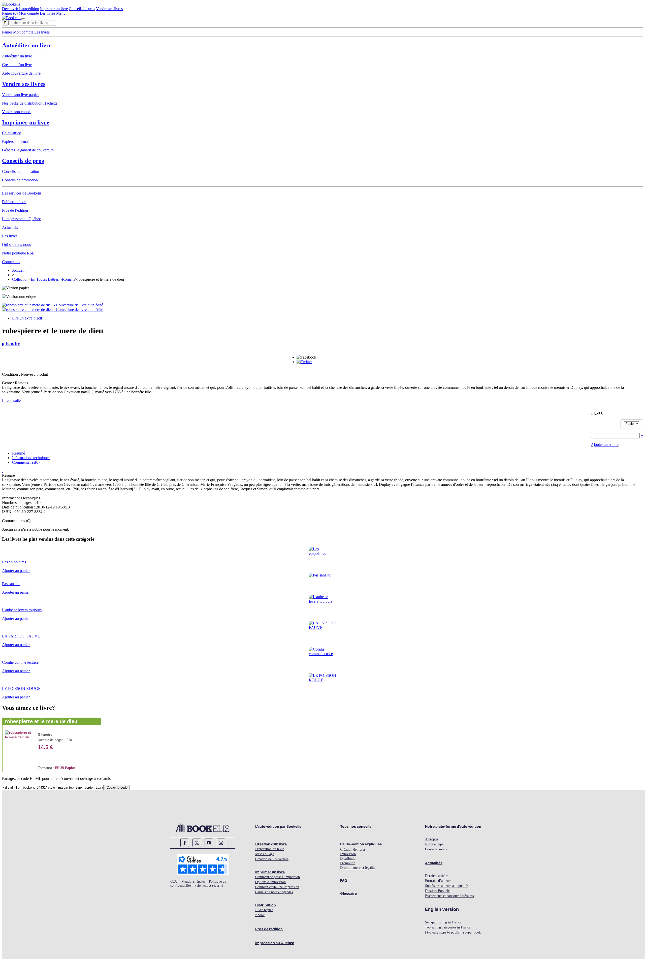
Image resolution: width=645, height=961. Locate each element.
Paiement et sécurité (209, 885)
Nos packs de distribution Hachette (29, 103)
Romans (68, 279)
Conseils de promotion (20, 180)
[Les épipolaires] (322, 553)
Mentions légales (193, 881)
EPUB (59, 768)
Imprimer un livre (54, 9)
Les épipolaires (14, 562)
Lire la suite (11, 400)
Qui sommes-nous (16, 244)
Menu (61, 13)
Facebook (184, 843)
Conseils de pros (82, 9)
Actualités (10, 227)
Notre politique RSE (18, 253)
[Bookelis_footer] (202, 827)
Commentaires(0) (26, 462)
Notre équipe (434, 844)
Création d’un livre (17, 64)
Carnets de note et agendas (274, 892)
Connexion (11, 262)
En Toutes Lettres (45, 279)
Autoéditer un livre (27, 45)
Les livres (47, 13)
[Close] (23, 19)
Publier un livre (14, 202)
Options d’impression (270, 882)
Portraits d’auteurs (438, 881)
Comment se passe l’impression (277, 877)
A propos (431, 839)
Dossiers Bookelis (437, 891)
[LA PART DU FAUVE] (322, 627)
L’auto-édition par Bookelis (278, 826)
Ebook (260, 915)
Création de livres (352, 849)
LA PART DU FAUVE (21, 636)
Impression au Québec (274, 943)
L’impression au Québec (21, 219)
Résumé (18, 453)
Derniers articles (436, 876)
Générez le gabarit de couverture (28, 150)
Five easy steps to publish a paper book (453, 932)
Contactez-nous (436, 849)
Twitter (196, 843)
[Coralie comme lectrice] (322, 654)
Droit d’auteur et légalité (357, 868)
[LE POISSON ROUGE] (322, 680)
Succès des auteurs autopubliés (446, 886)
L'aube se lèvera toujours (22, 610)
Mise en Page (264, 854)
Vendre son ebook (16, 112)
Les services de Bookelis (21, 193)
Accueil (18, 270)
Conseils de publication (20, 171)
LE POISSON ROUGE (21, 688)
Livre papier (264, 910)
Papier (70, 768)
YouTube (209, 843)
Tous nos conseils (355, 826)
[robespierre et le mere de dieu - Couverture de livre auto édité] (52, 305)
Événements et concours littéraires (449, 896)
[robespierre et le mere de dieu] (19, 737)
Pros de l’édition (15, 210)
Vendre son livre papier (20, 94)
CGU (174, 881)
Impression (348, 854)
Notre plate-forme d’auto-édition (453, 826)
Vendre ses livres (109, 9)
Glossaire (348, 893)
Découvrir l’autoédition (20, 9)
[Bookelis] (11, 4)
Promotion (347, 863)
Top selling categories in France (447, 927)
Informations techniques (31, 458)
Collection (20, 279)
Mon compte (29, 13)
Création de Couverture (271, 859)
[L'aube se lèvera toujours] (322, 601)
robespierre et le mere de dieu (41, 721)
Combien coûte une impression (277, 887)
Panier (7, 32)
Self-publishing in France (443, 922)
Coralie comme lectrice (20, 662)
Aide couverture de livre (21, 73)
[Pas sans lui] (320, 575)
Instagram (221, 843)
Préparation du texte (269, 849)
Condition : (11, 374)
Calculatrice (11, 133)
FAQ (343, 880)
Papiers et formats (16, 141)
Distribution (265, 905)
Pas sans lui (11, 584)
